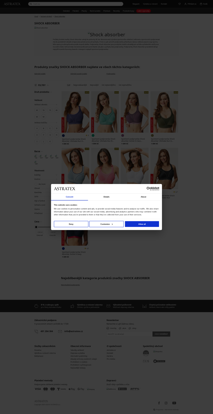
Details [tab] (107, 197)
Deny (71, 224)
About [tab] (143, 197)
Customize (105, 224)
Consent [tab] (69, 197)
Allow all (142, 224)
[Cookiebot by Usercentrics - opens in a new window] (148, 188)
